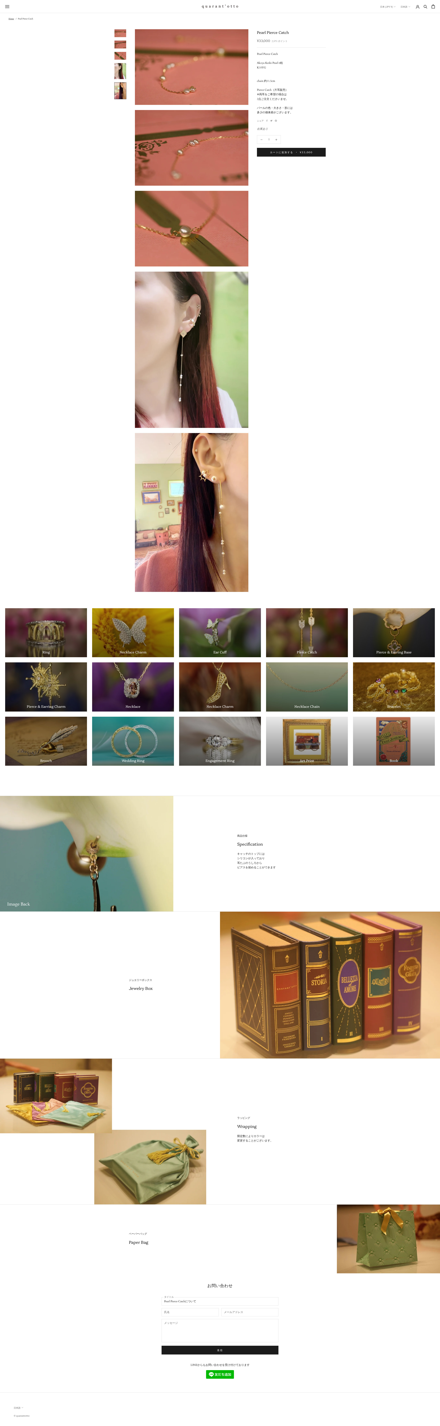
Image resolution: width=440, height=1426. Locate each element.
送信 (220, 1350)
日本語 (404, 6)
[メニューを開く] (7, 6)
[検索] (425, 6)
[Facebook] (267, 121)
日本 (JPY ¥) (386, 6)
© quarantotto (22, 1415)
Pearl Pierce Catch (25, 18)
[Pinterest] (276, 121)
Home (11, 18)
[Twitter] (271, 121)
